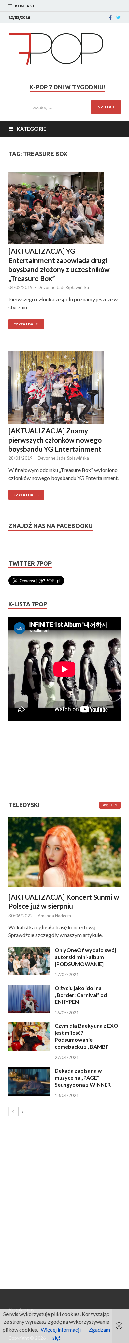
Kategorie (31, 128)
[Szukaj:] (75, 107)
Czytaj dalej (26, 324)
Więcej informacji (61, 1329)
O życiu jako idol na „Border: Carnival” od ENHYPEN (81, 995)
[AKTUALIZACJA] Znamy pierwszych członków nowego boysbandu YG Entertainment (55, 439)
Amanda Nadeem (54, 915)
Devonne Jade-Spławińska (63, 287)
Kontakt (25, 5)
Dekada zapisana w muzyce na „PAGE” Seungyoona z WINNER (83, 1077)
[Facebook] (110, 18)
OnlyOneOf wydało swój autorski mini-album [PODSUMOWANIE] (85, 957)
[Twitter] (118, 18)
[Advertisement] (28, 761)
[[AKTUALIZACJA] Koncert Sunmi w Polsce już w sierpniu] (64, 852)
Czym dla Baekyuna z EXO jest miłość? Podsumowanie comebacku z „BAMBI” (86, 1035)
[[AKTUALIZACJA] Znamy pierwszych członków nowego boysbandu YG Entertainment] (64, 388)
